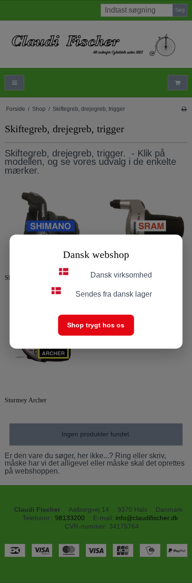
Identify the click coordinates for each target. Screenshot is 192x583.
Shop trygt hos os (95, 324)
